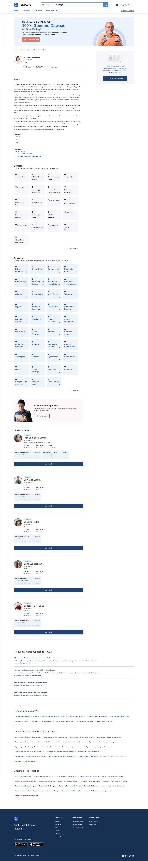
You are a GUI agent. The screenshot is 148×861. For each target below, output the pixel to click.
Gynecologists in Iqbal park (76, 716)
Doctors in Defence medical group (70, 786)
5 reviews (52, 447)
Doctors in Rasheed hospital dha (25, 781)
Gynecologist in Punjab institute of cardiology (59, 751)
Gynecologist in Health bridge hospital (27, 747)
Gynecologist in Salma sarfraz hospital (114, 756)
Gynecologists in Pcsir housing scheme (52, 716)
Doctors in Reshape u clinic (24, 776)
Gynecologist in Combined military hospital (62, 756)
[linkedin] (133, 856)
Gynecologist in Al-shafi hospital (52, 747)
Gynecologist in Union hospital (24, 742)
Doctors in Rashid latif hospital (71, 791)
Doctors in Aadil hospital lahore (89, 776)
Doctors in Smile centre (22, 791)
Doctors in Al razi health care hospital (115, 781)
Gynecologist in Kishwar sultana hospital (28, 737)
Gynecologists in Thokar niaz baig (26, 716)
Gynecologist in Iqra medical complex (82, 737)
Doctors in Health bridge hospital (25, 786)
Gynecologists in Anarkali (85, 721)
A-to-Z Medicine (94, 821)
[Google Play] (21, 844)
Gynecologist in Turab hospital (89, 756)
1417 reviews (53, 67)
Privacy (38, 855)
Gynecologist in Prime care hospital (49, 742)
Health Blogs (50, 10)
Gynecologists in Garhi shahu (97, 716)
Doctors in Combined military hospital (27, 795)
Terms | (33, 855)
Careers (57, 831)
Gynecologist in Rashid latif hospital (88, 751)
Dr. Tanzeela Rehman (34, 606)
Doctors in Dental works (43, 776)
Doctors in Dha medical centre (90, 781)
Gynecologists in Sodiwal (104, 721)
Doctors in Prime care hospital (67, 781)
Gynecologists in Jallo (22, 721)
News (56, 827)
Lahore (22, 50)
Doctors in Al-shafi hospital (47, 786)
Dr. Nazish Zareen (32, 480)
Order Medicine (77, 824)
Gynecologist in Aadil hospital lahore (55, 737)
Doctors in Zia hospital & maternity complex (98, 791)
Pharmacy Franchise (127, 10)
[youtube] (123, 856)
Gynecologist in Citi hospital (103, 747)
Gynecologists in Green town (119, 716)
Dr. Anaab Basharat (33, 564)
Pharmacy (26, 10)
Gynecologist (31, 50)
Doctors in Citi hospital (91, 786)
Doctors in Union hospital (47, 781)
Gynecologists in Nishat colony (64, 721)
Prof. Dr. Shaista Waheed (36, 438)
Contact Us (58, 837)
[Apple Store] (36, 844)
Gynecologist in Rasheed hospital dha (109, 737)
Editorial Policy (59, 834)
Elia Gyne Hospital (21, 152)
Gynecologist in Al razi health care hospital (102, 742)
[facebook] (126, 856)
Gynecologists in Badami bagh (42, 721)
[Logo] (16, 818)
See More (73, 248)
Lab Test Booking (77, 827)
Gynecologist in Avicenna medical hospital (28, 751)
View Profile (48, 464)
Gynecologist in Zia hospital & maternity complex (30, 756)
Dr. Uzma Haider (31, 522)
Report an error (41, 416)
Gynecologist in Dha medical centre (74, 742)
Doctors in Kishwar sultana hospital (65, 776)
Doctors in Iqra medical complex (112, 776)
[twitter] (130, 856)
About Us (58, 824)
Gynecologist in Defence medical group (78, 747)
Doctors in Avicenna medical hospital (113, 786)
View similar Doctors (115, 78)
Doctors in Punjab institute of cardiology (45, 791)
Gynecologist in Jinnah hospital (25, 761)
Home (16, 10)
